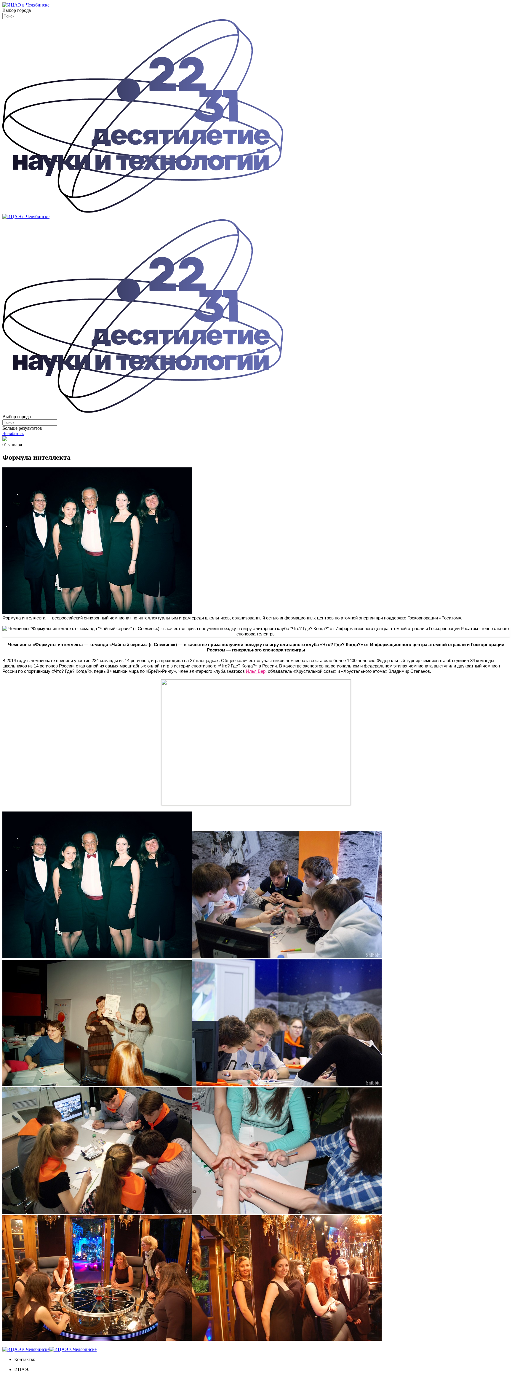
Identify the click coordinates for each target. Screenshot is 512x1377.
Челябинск (13, 433)
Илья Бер (255, 671)
